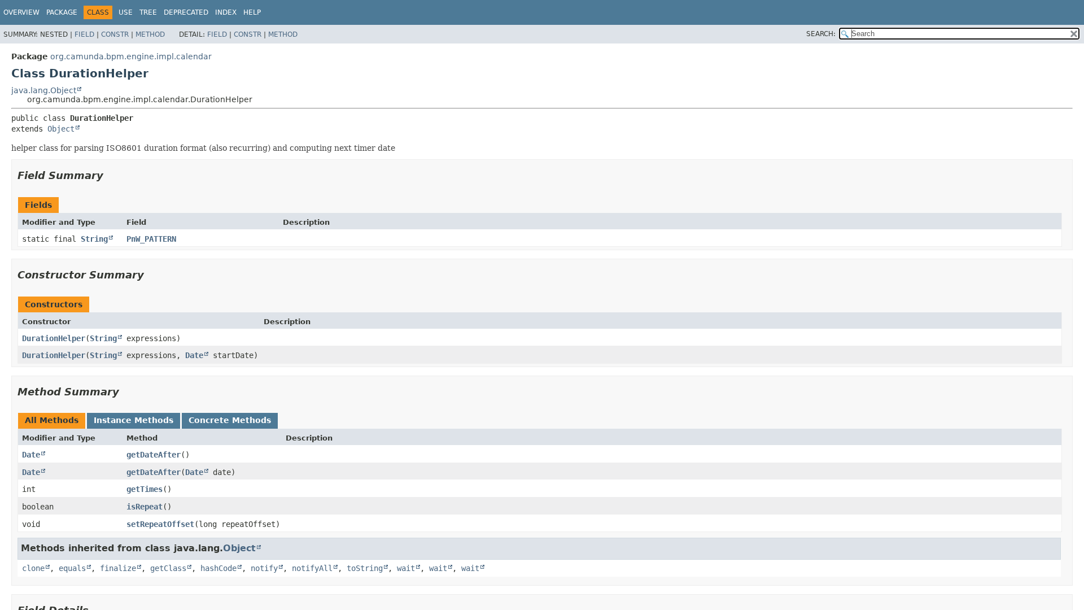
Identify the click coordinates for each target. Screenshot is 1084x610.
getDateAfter (153, 454)
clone (33, 568)
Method (150, 34)
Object (61, 128)
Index (226, 12)
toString (365, 568)
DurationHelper (53, 338)
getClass (168, 568)
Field (84, 34)
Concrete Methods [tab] (230, 420)
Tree (148, 12)
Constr (115, 34)
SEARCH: (821, 34)
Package (61, 12)
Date (194, 355)
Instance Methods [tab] (133, 420)
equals (72, 568)
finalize (118, 568)
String (94, 238)
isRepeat (144, 506)
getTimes (144, 489)
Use (126, 12)
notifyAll (312, 568)
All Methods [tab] (51, 420)
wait (406, 568)
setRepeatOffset (160, 524)
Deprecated (186, 12)
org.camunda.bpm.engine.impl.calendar (131, 56)
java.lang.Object (43, 90)
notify (264, 568)
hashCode (218, 568)
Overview (21, 12)
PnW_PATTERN (151, 238)
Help (252, 12)
